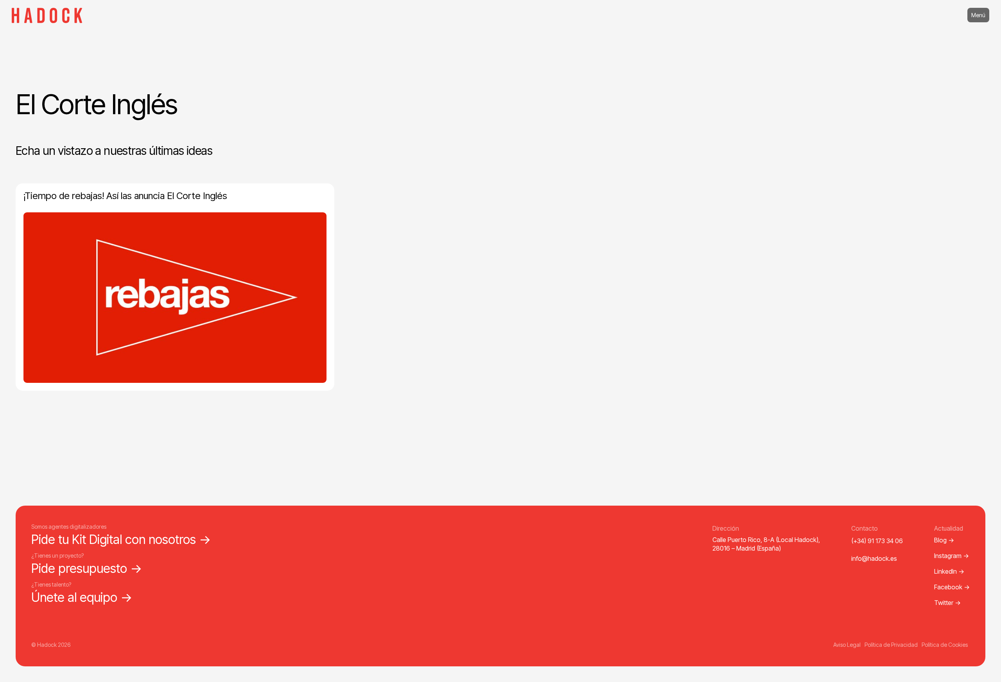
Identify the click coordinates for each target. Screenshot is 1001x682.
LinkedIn (949, 571)
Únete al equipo (82, 597)
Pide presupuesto (86, 568)
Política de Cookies (945, 644)
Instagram (951, 556)
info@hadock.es (874, 558)
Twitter (947, 603)
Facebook (952, 587)
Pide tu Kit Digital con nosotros (121, 539)
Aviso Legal (847, 644)
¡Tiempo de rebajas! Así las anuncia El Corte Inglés (125, 195)
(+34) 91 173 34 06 (877, 541)
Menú (978, 15)
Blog (944, 540)
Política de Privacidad (891, 644)
